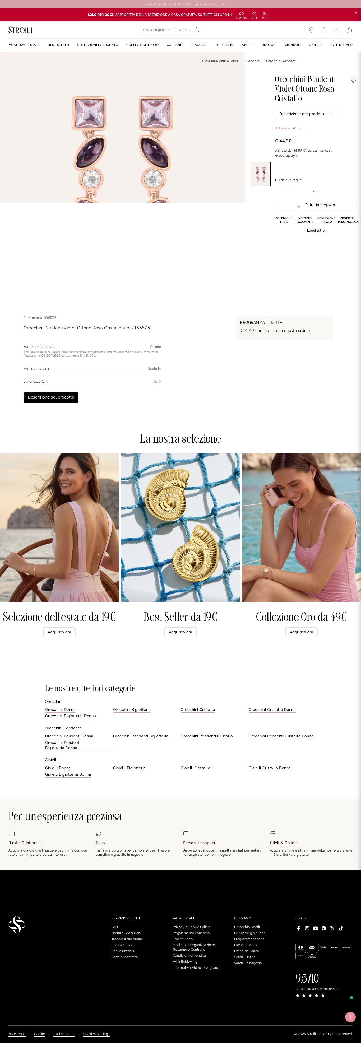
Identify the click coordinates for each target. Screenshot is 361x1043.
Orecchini (252, 61)
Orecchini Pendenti (281, 61)
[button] (316, 225)
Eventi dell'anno (246, 951)
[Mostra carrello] (349, 30)
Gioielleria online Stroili (220, 61)
